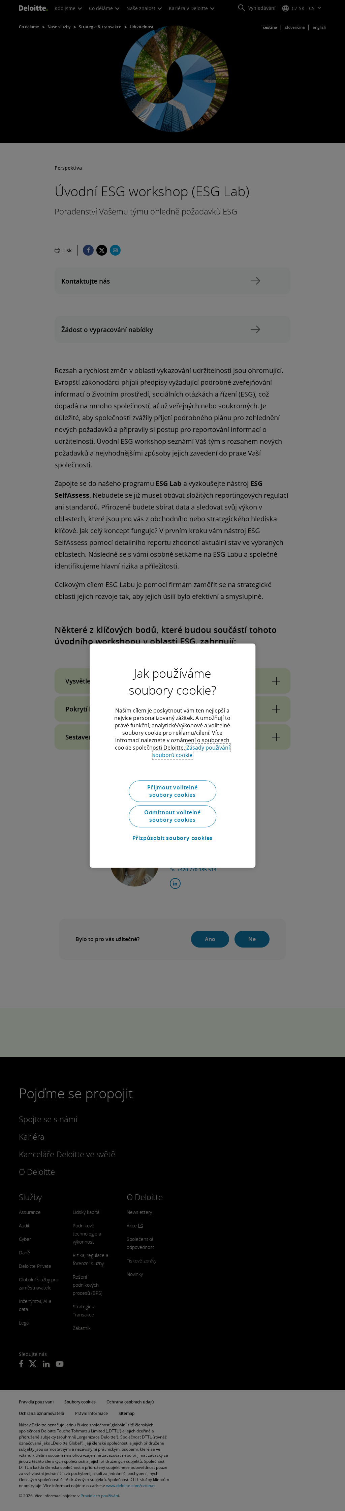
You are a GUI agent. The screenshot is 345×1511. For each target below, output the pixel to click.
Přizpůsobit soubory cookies (172, 838)
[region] (172, 755)
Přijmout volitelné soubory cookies (172, 791)
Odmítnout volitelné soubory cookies (172, 816)
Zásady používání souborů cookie (191, 751)
